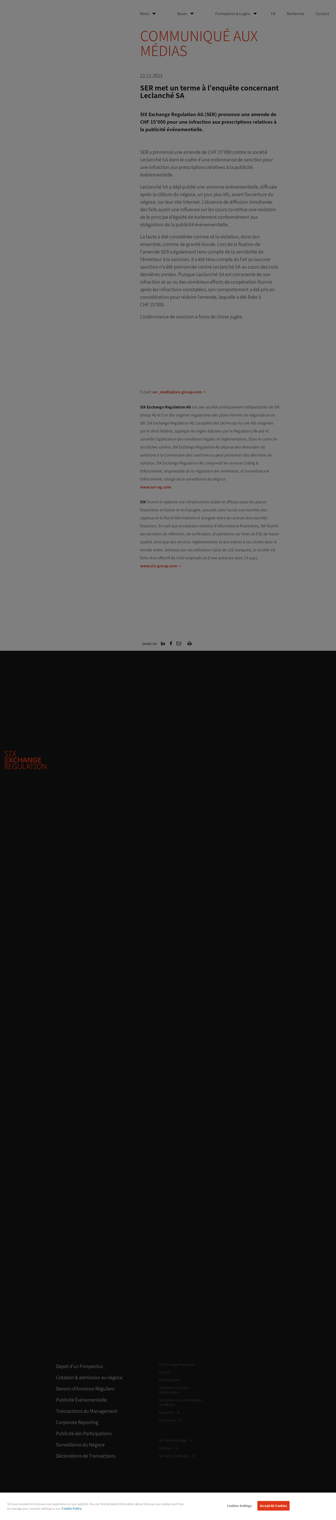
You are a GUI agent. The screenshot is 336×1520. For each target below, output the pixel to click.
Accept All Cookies (273, 1506)
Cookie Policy (72, 1508)
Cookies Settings (239, 1506)
